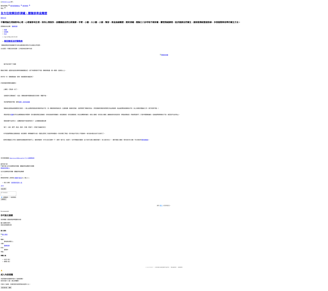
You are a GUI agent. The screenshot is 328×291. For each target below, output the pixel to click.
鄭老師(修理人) (5, 168)
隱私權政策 (173, 267)
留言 (20, 178)
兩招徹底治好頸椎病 (13, 41)
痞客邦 (17, 178)
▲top (2, 185)
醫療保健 (14, 26)
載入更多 (3, 189)
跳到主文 (3, 18)
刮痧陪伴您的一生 (16, 182)
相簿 (5, 30)
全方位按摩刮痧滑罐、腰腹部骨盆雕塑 (24, 13)
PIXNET (151, 267)
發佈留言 (3, 199)
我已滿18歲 (4, 287)
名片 (5, 34)
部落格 (6, 32)
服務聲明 (180, 267)
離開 (10, 287)
